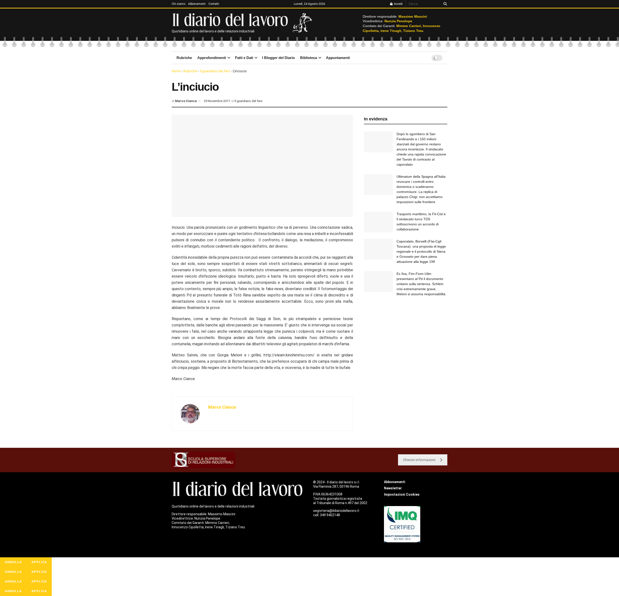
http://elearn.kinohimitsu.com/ (289, 355)
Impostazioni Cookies (402, 494)
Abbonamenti (197, 4)
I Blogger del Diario (278, 58)
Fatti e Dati (244, 58)
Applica (39, 562)
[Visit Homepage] (231, 19)
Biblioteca (308, 58)
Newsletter (393, 488)
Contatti (213, 4)
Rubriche (184, 58)
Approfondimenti (211, 58)
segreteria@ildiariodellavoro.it (336, 511)
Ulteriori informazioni (419, 460)
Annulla (13, 562)
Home (176, 71)
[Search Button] (444, 4)
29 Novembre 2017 (217, 101)
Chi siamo (178, 4)
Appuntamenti (338, 58)
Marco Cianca (186, 101)
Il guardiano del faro (215, 71)
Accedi (398, 4)
